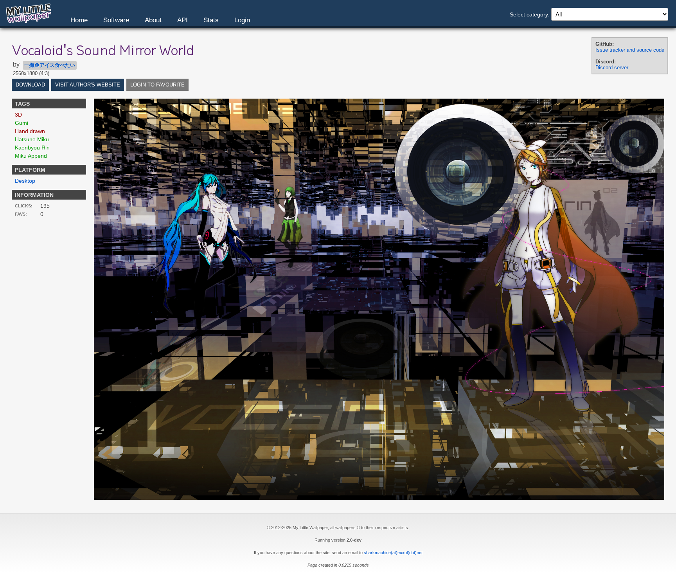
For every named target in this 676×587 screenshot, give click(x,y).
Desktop (25, 181)
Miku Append (31, 156)
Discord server (611, 67)
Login (242, 20)
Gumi (21, 123)
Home (79, 20)
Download (30, 85)
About (153, 20)
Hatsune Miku (32, 139)
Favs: (21, 214)
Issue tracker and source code (629, 50)
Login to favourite (157, 85)
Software (116, 20)
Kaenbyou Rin (32, 147)
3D (18, 115)
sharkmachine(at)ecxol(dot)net (393, 552)
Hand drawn (30, 131)
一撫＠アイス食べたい (49, 65)
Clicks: (23, 205)
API (182, 20)
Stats (211, 20)
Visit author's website (87, 85)
